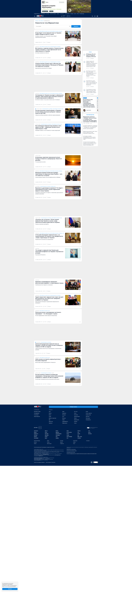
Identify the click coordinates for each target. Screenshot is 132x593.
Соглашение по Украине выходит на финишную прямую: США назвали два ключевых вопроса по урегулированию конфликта (49, 96)
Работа (75, 418)
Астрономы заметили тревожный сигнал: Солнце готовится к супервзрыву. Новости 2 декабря (48, 159)
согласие (6, 586)
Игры (78, 13)
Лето (63, 416)
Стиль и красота (89, 413)
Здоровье (50, 423)
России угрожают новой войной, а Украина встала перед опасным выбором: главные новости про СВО (48, 112)
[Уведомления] (95, 16)
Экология (87, 416)
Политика (76, 414)
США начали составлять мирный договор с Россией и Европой (48, 359)
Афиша (58, 13)
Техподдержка (36, 413)
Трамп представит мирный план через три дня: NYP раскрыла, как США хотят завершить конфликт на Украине (49, 298)
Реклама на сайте (37, 411)
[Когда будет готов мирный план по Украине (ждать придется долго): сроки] (73, 36)
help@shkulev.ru (41, 455)
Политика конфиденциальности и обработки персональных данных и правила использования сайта (81, 453)
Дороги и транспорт (52, 418)
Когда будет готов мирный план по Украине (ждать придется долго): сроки (48, 33)
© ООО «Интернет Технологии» (50, 462)
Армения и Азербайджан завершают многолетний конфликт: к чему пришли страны (49, 282)
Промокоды (82, 13)
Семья (75, 423)
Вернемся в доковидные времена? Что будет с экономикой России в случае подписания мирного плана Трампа (49, 189)
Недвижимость (37, 13)
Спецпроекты (88, 419)
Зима (63, 411)
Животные (51, 421)
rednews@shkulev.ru (46, 454)
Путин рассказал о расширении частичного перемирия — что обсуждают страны (48, 313)
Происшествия (77, 416)
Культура (64, 414)
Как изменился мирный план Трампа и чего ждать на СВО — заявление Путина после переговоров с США (48, 127)
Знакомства (43, 13)
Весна (50, 414)
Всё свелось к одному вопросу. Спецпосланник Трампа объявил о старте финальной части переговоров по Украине (49, 50)
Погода (47, 13)
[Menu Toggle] (34, 16)
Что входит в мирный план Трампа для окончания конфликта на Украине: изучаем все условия (49, 251)
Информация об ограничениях (71, 449)
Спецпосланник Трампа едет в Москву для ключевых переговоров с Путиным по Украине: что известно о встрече (49, 65)
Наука (63, 419)
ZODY (75, 13)
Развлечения (76, 419)
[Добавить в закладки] (80, 42)
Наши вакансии (37, 416)
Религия (75, 421)
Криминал (64, 413)
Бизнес (50, 413)
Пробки (71, 13)
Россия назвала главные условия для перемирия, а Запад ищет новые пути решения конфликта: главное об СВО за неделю (49, 376)
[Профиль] (97, 16)
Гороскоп (62, 13)
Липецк (36, 20)
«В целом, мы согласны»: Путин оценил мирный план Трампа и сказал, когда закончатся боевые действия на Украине (47, 221)
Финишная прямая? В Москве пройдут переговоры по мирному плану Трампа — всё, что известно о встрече (48, 174)
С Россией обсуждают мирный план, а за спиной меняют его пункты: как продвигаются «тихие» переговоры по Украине (49, 236)
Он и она (75, 411)
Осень (75, 413)
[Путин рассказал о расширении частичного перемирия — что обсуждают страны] (73, 315)
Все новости (41, 20)
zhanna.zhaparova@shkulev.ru (38, 458)
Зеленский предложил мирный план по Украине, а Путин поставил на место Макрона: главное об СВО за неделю (49, 345)
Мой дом (64, 418)
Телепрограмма (53, 13)
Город (50, 416)
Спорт (87, 411)
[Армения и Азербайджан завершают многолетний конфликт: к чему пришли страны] (73, 285)
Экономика (88, 418)
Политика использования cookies (72, 450)
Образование (64, 423)
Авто (50, 411)
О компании (36, 414)
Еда (49, 419)
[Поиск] (92, 16)
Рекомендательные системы (71, 452)
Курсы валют (67, 13)
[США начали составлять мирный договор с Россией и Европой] (73, 362)
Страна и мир (88, 414)
